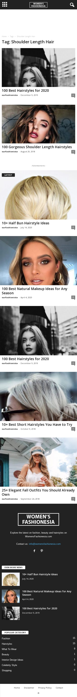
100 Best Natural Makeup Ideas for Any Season (34, 290)
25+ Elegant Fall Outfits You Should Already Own (38, 492)
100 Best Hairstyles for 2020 (25, 90)
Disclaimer (29, 687)
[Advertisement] (38, 21)
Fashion (6, 638)
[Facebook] (35, 551)
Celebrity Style (9, 665)
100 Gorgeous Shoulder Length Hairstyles (37, 147)
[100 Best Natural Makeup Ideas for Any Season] (38, 260)
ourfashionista (10, 95)
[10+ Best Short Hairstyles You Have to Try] (38, 396)
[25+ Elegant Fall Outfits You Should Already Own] (38, 462)
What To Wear (9, 649)
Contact (59, 687)
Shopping (6, 670)
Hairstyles (7, 644)
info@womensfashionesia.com (45, 544)
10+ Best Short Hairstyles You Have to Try (37, 424)
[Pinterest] (42, 551)
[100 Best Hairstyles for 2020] (38, 67)
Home (4, 36)
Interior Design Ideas (12, 659)
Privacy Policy (45, 687)
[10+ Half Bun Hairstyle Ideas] (38, 194)
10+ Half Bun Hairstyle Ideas (25, 223)
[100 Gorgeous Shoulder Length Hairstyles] (38, 124)
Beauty (5, 654)
